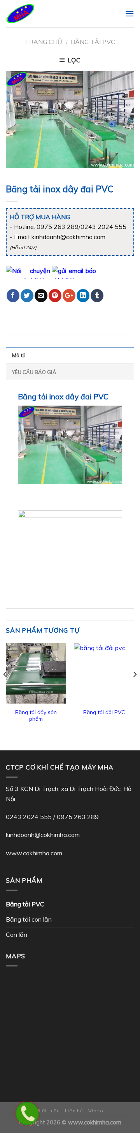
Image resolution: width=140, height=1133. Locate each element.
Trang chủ (43, 42)
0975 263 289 (78, 817)
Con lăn (16, 934)
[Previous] (5, 690)
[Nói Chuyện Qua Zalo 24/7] (28, 272)
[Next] (134, 690)
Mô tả (19, 355)
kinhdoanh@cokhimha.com (43, 835)
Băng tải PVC (93, 42)
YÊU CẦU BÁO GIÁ (34, 372)
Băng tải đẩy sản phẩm (36, 715)
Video (95, 1110)
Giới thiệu (48, 1110)
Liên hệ (74, 1110)
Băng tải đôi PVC (104, 712)
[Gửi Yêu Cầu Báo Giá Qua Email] (74, 272)
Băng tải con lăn (29, 919)
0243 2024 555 (29, 817)
